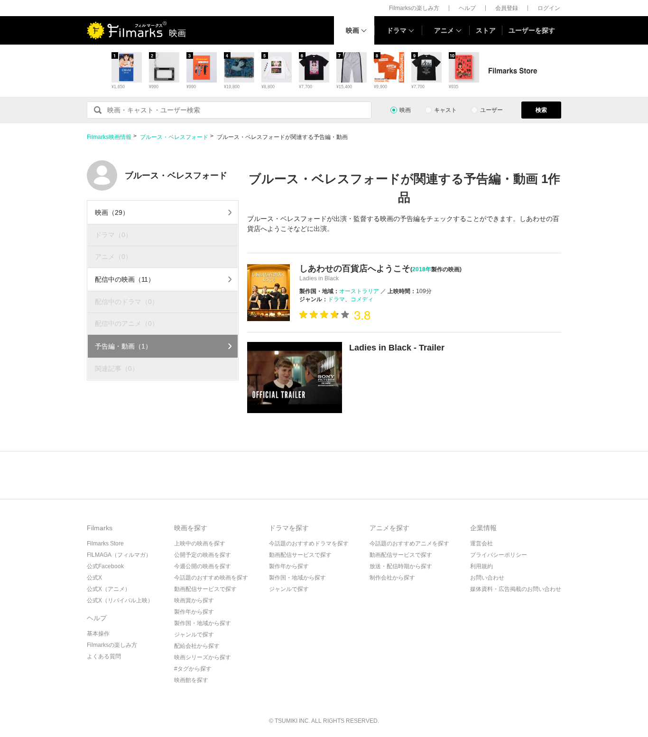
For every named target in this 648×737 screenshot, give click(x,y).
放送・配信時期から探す (401, 566)
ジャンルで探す (194, 634)
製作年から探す (194, 611)
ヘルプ (467, 8)
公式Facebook (105, 566)
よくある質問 (104, 656)
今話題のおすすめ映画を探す (211, 577)
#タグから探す (193, 668)
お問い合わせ (487, 577)
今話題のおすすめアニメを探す (409, 543)
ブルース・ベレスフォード (174, 137)
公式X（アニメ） (108, 589)
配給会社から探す (197, 646)
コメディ (362, 299)
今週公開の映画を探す (202, 566)
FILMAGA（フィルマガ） (119, 555)
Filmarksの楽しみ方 (414, 8)
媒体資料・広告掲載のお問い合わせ (515, 589)
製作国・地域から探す (202, 623)
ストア (486, 30)
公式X (94, 577)
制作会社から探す (392, 577)
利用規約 (481, 566)
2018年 (421, 269)
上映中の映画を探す (199, 543)
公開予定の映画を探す (202, 555)
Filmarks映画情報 (109, 137)
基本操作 (98, 633)
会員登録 (506, 8)
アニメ (444, 30)
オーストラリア (359, 291)
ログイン (548, 8)
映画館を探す (191, 680)
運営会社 (481, 543)
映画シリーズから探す (202, 657)
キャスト (445, 110)
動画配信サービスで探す (205, 589)
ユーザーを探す (532, 30)
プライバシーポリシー (498, 555)
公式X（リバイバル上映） (120, 600)
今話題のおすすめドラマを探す (309, 543)
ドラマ (397, 30)
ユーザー (491, 110)
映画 (352, 30)
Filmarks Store (105, 543)
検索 (541, 110)
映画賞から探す (194, 600)
